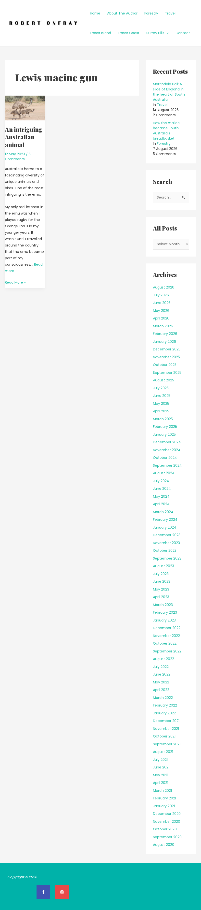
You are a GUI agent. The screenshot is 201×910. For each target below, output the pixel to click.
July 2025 (161, 388)
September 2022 (167, 651)
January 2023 (164, 620)
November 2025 (166, 357)
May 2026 (161, 310)
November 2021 (166, 728)
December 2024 (167, 442)
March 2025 (163, 419)
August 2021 (163, 751)
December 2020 (167, 813)
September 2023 (167, 558)
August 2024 (164, 473)
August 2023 (163, 565)
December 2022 (166, 627)
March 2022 (163, 697)
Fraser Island (100, 32)
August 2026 (163, 287)
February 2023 (165, 612)
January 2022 (164, 713)
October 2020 (165, 829)
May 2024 (161, 496)
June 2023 (161, 581)
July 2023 (161, 573)
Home (95, 13)
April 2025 (161, 411)
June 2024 (162, 488)
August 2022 (163, 658)
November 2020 (166, 821)
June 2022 (161, 674)
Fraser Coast (128, 32)
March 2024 (163, 511)
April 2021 (160, 782)
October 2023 (164, 550)
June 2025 (161, 395)
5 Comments (18, 156)
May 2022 (161, 682)
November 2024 (166, 450)
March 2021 (162, 790)
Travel (170, 13)
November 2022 (166, 635)
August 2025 (163, 380)
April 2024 (161, 504)
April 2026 (161, 318)
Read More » (15, 282)
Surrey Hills (155, 32)
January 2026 (164, 341)
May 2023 (161, 589)
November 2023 (166, 542)
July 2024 (161, 480)
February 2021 (164, 798)
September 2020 (167, 837)
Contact (183, 32)
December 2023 (166, 535)
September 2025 (167, 372)
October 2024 (165, 457)
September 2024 (167, 465)
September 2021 (166, 744)
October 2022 (164, 643)
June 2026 (162, 302)
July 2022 (161, 666)
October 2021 (164, 736)
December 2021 (166, 720)
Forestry (151, 13)
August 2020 (163, 844)
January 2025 (164, 434)
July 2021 (160, 759)
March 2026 (163, 326)
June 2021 (161, 767)
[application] (166, 32)
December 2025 (166, 349)
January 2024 (164, 527)
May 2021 (160, 775)
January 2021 (164, 806)
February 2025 (165, 426)
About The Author (122, 13)
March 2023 (163, 604)
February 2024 (165, 519)
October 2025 (164, 364)
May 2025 (161, 403)
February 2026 (165, 333)
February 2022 (165, 705)
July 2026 (161, 295)
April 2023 (161, 596)
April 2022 (161, 689)
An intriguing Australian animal (23, 136)
